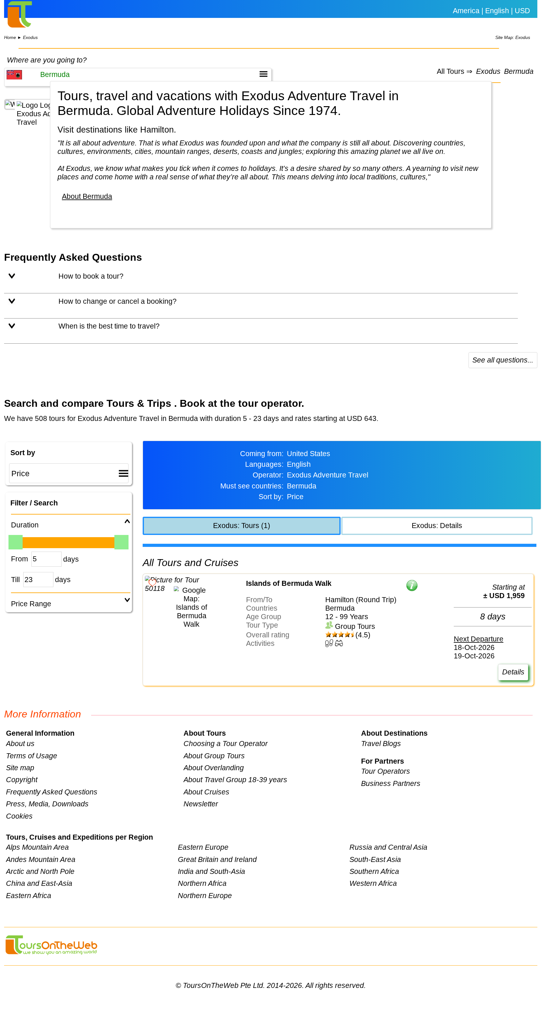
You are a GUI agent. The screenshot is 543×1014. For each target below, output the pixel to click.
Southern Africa (374, 871)
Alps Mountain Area (37, 847)
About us (20, 743)
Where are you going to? (47, 60)
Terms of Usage (31, 756)
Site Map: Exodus (512, 37)
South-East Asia (375, 859)
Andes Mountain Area (40, 859)
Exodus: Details (437, 525)
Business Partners (390, 783)
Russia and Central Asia (388, 847)
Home (10, 37)
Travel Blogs (381, 743)
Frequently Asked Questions (51, 792)
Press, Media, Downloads (47, 804)
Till (15, 579)
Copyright (21, 780)
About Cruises (206, 792)
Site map (20, 768)
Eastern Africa (28, 895)
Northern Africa (202, 883)
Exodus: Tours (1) (241, 525)
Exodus (30, 37)
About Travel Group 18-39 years (235, 780)
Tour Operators (385, 771)
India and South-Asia (211, 871)
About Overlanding (214, 768)
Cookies (19, 816)
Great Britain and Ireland (217, 859)
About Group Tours (214, 756)
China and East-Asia (39, 883)
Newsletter (201, 804)
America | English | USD (491, 11)
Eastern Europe (203, 847)
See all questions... (502, 360)
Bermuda (519, 71)
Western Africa (373, 883)
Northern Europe (205, 895)
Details (513, 672)
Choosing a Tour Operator (226, 743)
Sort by (22, 453)
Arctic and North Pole (40, 871)
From (19, 559)
